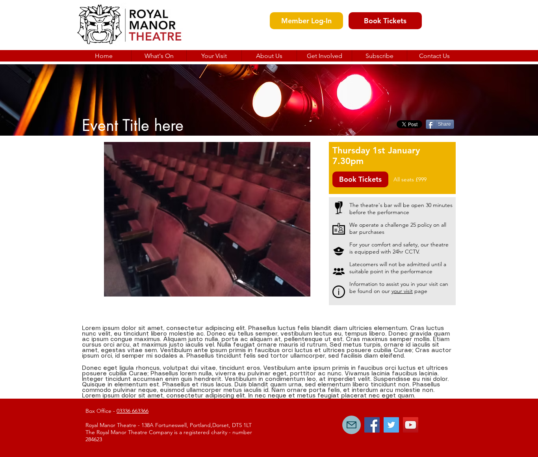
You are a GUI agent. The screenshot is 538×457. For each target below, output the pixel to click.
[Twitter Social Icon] (391, 425)
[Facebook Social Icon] (372, 425)
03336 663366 (132, 410)
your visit (402, 291)
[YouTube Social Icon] (410, 425)
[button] (269, 56)
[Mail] (351, 425)
